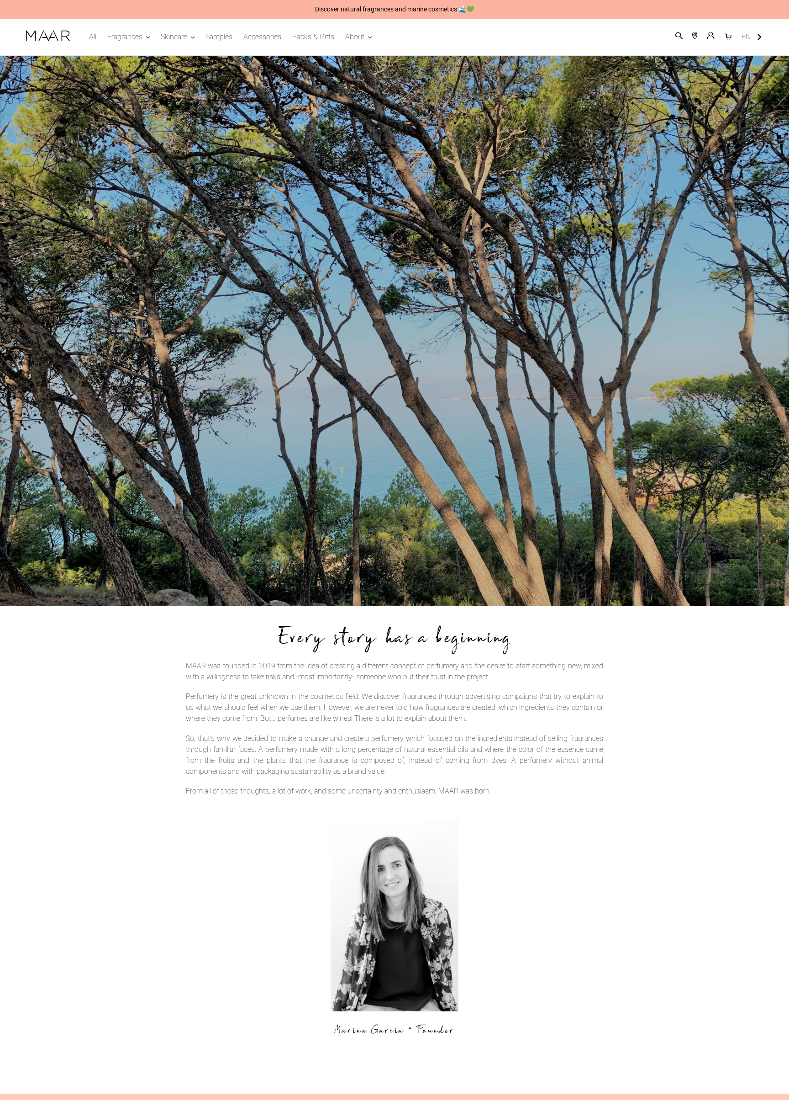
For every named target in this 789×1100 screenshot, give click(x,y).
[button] (752, 37)
